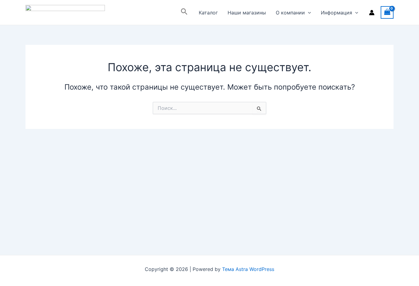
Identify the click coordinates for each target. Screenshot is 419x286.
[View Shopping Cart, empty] (387, 12)
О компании (290, 13)
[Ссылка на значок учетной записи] (372, 12)
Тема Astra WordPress (248, 269)
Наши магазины (247, 13)
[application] (308, 12)
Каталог (208, 13)
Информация (336, 13)
